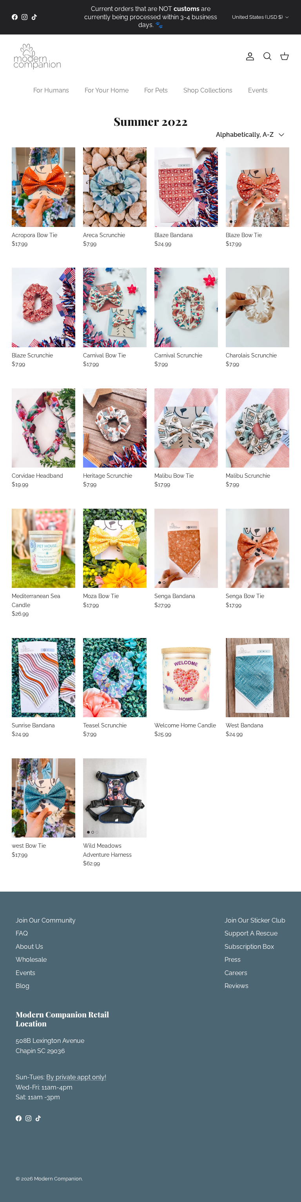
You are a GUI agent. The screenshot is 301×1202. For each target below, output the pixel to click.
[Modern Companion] (37, 56)
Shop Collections (207, 90)
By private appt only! (76, 1077)
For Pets (156, 90)
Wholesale (31, 959)
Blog (22, 986)
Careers (236, 973)
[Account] (248, 56)
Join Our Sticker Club (255, 920)
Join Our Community (46, 920)
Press (233, 959)
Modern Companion (58, 1179)
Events (258, 90)
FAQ (22, 933)
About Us (29, 946)
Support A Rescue (251, 933)
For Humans (51, 90)
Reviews (236, 986)
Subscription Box (249, 946)
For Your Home (107, 90)
